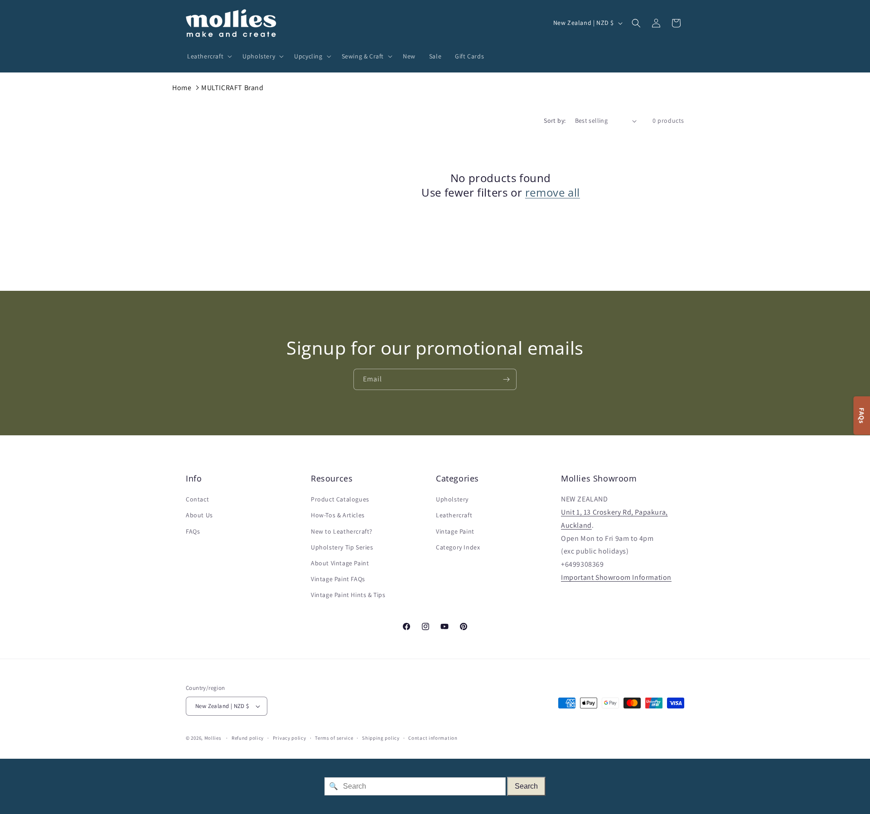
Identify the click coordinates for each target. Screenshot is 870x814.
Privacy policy (289, 738)
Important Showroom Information (616, 577)
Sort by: (555, 120)
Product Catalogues (340, 499)
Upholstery (452, 499)
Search (526, 786)
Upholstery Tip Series (342, 547)
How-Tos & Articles (338, 515)
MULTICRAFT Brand (232, 87)
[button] (208, 56)
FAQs (193, 531)
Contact (197, 499)
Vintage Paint (455, 531)
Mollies (213, 738)
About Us (199, 515)
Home (181, 87)
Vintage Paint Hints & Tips (348, 595)
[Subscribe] (506, 379)
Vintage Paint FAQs (338, 579)
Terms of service (334, 738)
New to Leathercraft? (341, 531)
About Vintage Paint (340, 563)
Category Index (458, 547)
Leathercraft (454, 515)
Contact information (432, 738)
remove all (552, 192)
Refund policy (248, 738)
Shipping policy (381, 738)
